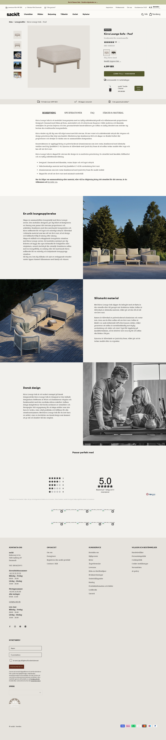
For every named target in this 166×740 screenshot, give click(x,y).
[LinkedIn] (25, 626)
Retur (91, 560)
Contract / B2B (52, 564)
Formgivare (51, 556)
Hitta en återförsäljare (97, 571)
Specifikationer (73, 112)
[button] (153, 7)
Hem (11, 22)
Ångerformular (95, 564)
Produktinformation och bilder (101, 586)
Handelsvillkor (138, 552)
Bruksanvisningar (96, 575)
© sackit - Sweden (15, 726)
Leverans (92, 567)
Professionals (120, 7)
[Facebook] (10, 626)
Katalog (92, 582)
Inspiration (109, 7)
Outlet (75, 14)
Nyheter (86, 14)
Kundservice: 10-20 (141, 7)
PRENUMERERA (16, 667)
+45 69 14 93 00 (15, 591)
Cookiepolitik (137, 560)
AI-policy (135, 571)
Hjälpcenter (93, 556)
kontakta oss (52, 182)
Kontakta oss (94, 552)
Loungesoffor (20, 22)
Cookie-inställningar (140, 564)
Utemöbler (28, 14)
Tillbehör (64, 14)
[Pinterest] (20, 626)
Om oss (129, 7)
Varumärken (137, 567)
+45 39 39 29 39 (15, 573)
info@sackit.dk (14, 602)
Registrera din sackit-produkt (58, 560)
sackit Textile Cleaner (122, 87)
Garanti (92, 593)
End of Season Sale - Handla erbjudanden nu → (83, 2)
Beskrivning (49, 112)
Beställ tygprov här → (112, 61)
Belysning (52, 14)
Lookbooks (93, 590)
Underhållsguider (96, 578)
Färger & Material (113, 112)
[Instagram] (15, 626)
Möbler (40, 14)
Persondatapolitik (139, 556)
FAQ (92, 112)
